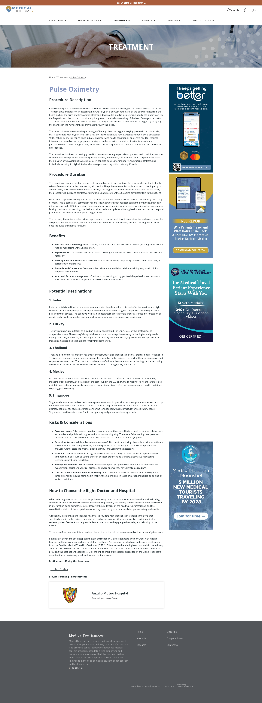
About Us (141, 638)
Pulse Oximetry (78, 77)
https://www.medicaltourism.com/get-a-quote (139, 532)
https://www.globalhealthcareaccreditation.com (87, 555)
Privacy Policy (169, 686)
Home (52, 77)
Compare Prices (175, 638)
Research (141, 644)
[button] (57, 20)
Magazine (172, 631)
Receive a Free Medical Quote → (131, 3)
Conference (172, 644)
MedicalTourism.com (153, 686)
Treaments (63, 77)
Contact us (77, 668)
